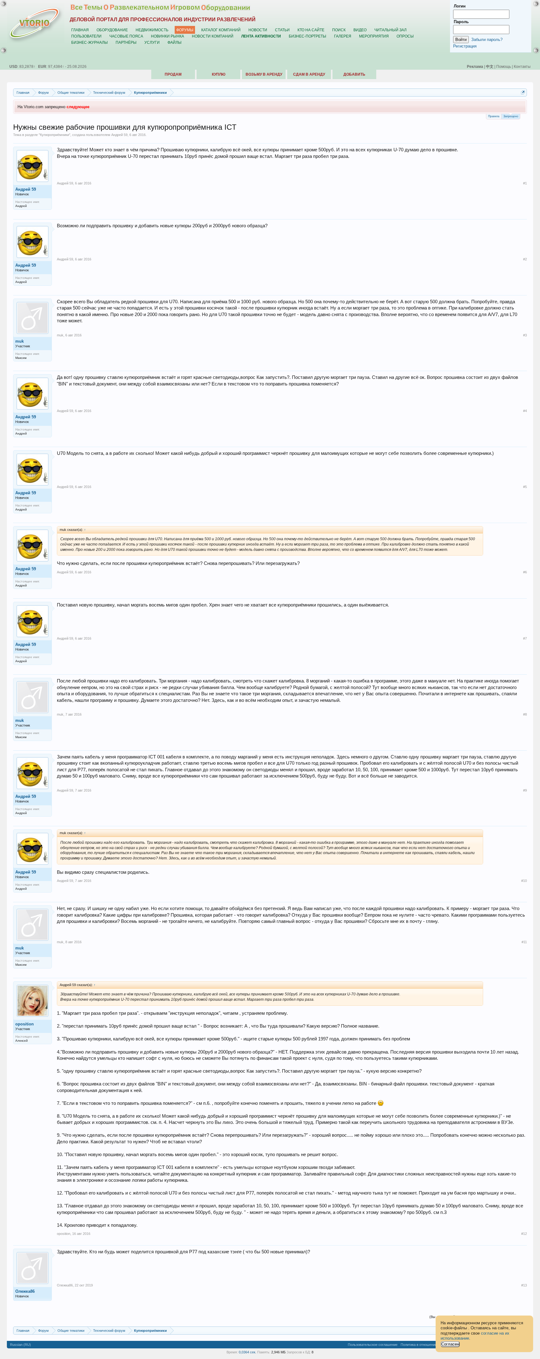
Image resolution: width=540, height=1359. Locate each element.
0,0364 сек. (247, 1352)
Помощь (503, 66)
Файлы (175, 42)
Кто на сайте (311, 30)
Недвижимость (152, 30)
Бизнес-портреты (307, 36)
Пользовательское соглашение (373, 1344)
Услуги (152, 42)
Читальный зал (390, 30)
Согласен (450, 1344)
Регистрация (465, 46)
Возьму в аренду (264, 74)
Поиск (339, 30)
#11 (524, 942)
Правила (493, 116)
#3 (525, 335)
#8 (525, 714)
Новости (257, 30)
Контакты (522, 66)
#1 (525, 183)
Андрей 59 (119, 135)
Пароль (461, 21)
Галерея (342, 36)
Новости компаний (212, 36)
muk (19, 341)
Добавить (354, 74)
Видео (360, 30)
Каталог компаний (221, 30)
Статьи (282, 30)
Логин (460, 6)
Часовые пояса (126, 36)
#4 (525, 411)
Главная (80, 30)
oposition (24, 1024)
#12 (524, 1234)
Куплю (218, 74)
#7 (525, 638)
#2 (525, 259)
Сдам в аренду (309, 74)
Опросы (405, 36)
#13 (524, 1285)
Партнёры (126, 42)
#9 (525, 790)
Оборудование (112, 30)
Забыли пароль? (486, 39)
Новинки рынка (167, 36)
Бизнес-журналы (89, 42)
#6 (525, 572)
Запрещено (510, 116)
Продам (173, 74)
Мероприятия (374, 36)
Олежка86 (25, 1291)
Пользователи (86, 36)
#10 (524, 881)
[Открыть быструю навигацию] (523, 92)
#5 (525, 487)
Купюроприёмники (54, 135)
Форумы (184, 30)
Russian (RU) (20, 1344)
